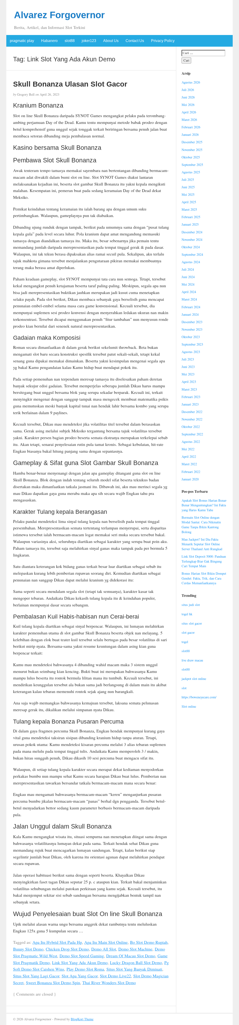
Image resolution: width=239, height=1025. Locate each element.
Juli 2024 (188, 269)
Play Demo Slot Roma (85, 969)
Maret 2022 (189, 464)
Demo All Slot (103, 949)
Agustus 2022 (191, 441)
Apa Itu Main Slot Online (106, 942)
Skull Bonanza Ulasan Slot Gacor (70, 84)
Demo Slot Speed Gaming (82, 956)
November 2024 (192, 239)
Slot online (189, 706)
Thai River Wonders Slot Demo (109, 982)
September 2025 (192, 164)
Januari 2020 (190, 479)
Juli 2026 (188, 89)
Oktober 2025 (191, 157)
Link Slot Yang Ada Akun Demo (80, 962)
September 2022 (192, 434)
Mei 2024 (188, 284)
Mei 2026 (188, 104)
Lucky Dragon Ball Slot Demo (136, 962)
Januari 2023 (190, 404)
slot (184, 688)
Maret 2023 (189, 389)
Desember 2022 (192, 411)
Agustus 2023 (191, 352)
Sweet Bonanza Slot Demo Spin (53, 982)
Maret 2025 (189, 209)
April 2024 (189, 292)
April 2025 (189, 202)
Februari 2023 (191, 397)
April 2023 (189, 381)
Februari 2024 (191, 307)
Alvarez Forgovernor (59, 15)
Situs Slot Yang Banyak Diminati (134, 969)
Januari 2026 (190, 134)
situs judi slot (191, 604)
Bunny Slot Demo (28, 949)
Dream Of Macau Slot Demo (130, 956)
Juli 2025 (188, 179)
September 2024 (192, 254)
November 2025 (192, 149)
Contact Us (135, 41)
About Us (111, 41)
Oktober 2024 (191, 247)
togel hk (187, 614)
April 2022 (189, 456)
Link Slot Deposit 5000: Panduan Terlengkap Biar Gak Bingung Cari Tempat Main (204, 561)
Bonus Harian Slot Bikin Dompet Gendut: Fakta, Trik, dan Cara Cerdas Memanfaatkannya (204, 578)
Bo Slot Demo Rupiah (149, 942)
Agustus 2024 (191, 262)
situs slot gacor (192, 623)
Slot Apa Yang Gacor (80, 976)
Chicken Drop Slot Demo (67, 949)
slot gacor (188, 632)
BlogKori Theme (82, 1019)
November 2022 (192, 419)
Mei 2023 (188, 374)
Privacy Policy (163, 41)
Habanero (49, 41)
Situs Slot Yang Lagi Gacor (36, 976)
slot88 (70, 41)
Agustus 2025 (191, 172)
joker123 (89, 41)
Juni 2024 (188, 277)
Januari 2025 (190, 224)
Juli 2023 (188, 359)
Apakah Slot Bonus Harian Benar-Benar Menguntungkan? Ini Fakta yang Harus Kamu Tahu (204, 505)
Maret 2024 (189, 299)
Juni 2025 (188, 187)
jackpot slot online (194, 678)
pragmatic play (22, 41)
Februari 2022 (191, 471)
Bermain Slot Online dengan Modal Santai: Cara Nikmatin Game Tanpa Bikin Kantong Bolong (201, 524)
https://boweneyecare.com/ (199, 697)
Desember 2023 (192, 322)
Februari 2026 (191, 127)
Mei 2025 (188, 194)
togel (185, 642)
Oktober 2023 (191, 337)
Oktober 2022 (191, 426)
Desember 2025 (192, 142)
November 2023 (192, 329)
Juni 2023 (188, 366)
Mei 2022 (188, 449)
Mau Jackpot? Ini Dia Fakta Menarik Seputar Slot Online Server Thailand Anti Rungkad (202, 544)
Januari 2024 (190, 314)
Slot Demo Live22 (115, 976)
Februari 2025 (191, 217)
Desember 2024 (192, 232)
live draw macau (192, 660)
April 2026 (189, 112)
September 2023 (192, 344)
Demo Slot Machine (135, 949)
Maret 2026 (189, 119)
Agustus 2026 (191, 82)
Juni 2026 (188, 97)
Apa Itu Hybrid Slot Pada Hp (57, 942)
